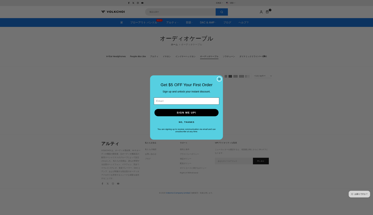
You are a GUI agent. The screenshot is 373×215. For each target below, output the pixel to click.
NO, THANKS (186, 122)
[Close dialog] (219, 79)
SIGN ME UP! (186, 112)
